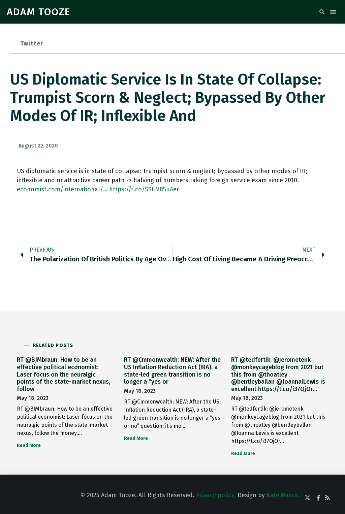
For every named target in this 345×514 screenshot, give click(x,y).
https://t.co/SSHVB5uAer (144, 189)
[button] (321, 12)
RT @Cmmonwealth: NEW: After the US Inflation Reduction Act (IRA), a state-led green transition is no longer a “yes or (172, 370)
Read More (29, 445)
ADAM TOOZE (38, 12)
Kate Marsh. (283, 495)
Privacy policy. (216, 495)
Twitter (31, 43)
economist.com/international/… (62, 189)
